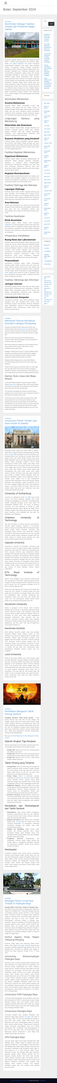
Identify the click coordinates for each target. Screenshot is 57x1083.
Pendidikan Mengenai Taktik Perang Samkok (19, 712)
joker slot (12, 384)
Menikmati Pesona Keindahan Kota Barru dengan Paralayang (20, 322)
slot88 (29, 497)
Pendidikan (8, 318)
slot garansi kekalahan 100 (18, 63)
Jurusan (46, 248)
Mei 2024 (47, 176)
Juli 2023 (47, 218)
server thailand (9, 272)
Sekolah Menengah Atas (47, 256)
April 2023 (47, 224)
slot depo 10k (48, 299)
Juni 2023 (47, 221)
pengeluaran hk (9, 224)
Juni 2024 (47, 173)
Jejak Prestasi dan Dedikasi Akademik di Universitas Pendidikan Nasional (48, 83)
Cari (45, 21)
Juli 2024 (47, 170)
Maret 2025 (47, 135)
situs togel (21, 945)
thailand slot (47, 292)
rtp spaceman (20, 821)
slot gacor (31, 533)
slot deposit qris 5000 (20, 778)
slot (45, 298)
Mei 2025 (47, 132)
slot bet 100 (47, 284)
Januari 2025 (48, 143)
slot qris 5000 (12, 454)
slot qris (46, 286)
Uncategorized (48, 261)
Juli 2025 (47, 125)
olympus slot (48, 294)
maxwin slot (24, 329)
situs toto (32, 407)
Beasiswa (47, 245)
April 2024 (47, 179)
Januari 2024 (48, 190)
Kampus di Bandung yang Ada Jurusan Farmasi (47, 38)
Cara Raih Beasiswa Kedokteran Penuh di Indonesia (47, 47)
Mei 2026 (47, 103)
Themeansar (42, 1080)
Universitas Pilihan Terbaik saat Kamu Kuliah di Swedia (21, 422)
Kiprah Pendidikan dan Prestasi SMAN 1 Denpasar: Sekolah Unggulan (48, 70)
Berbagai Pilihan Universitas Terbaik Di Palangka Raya (19, 902)
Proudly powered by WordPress (19, 1080)
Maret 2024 (47, 183)
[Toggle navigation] (5, 2)
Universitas (8, 21)
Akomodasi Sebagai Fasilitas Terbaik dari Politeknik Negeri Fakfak (20, 27)
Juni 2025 (47, 129)
